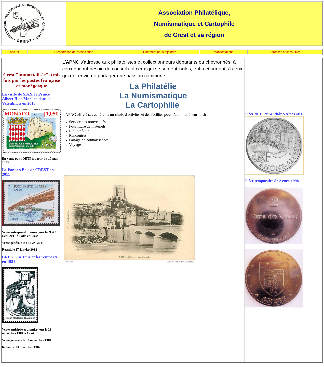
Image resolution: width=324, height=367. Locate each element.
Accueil (15, 52)
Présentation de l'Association (73, 52)
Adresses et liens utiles (285, 52)
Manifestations (223, 52)
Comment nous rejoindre (159, 52)
